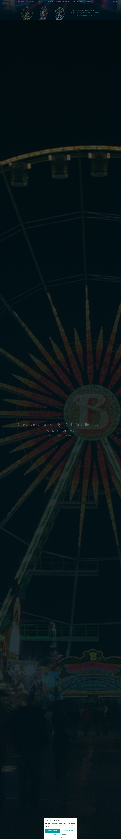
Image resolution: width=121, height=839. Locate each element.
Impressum (66, 837)
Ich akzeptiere (52, 831)
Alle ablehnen (68, 831)
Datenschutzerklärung (57, 837)
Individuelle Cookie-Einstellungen (61, 834)
